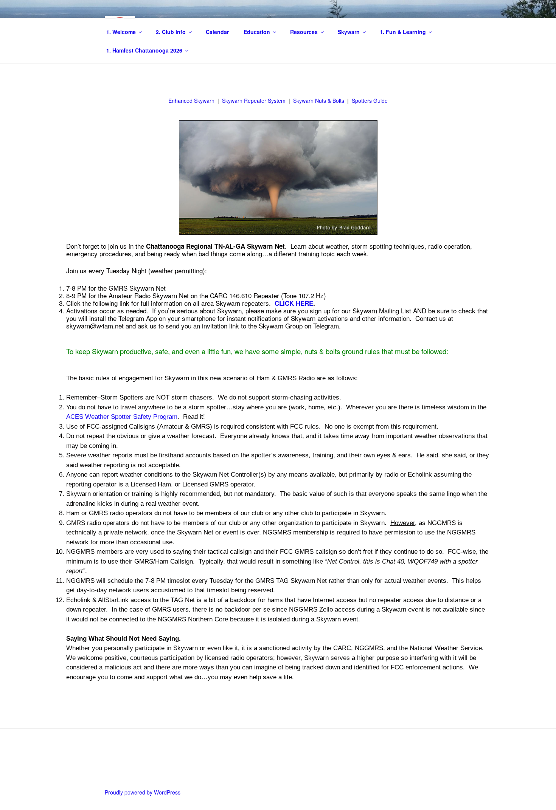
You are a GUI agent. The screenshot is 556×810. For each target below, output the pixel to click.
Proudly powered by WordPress (142, 792)
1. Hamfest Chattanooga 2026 (144, 50)
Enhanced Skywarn (191, 100)
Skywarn (349, 32)
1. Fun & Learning (403, 32)
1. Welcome (121, 32)
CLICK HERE (294, 303)
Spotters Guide (370, 100)
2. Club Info (171, 32)
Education (257, 32)
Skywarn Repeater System (254, 100)
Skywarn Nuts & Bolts (318, 100)
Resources (304, 32)
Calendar (217, 32)
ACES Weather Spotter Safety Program (121, 416)
